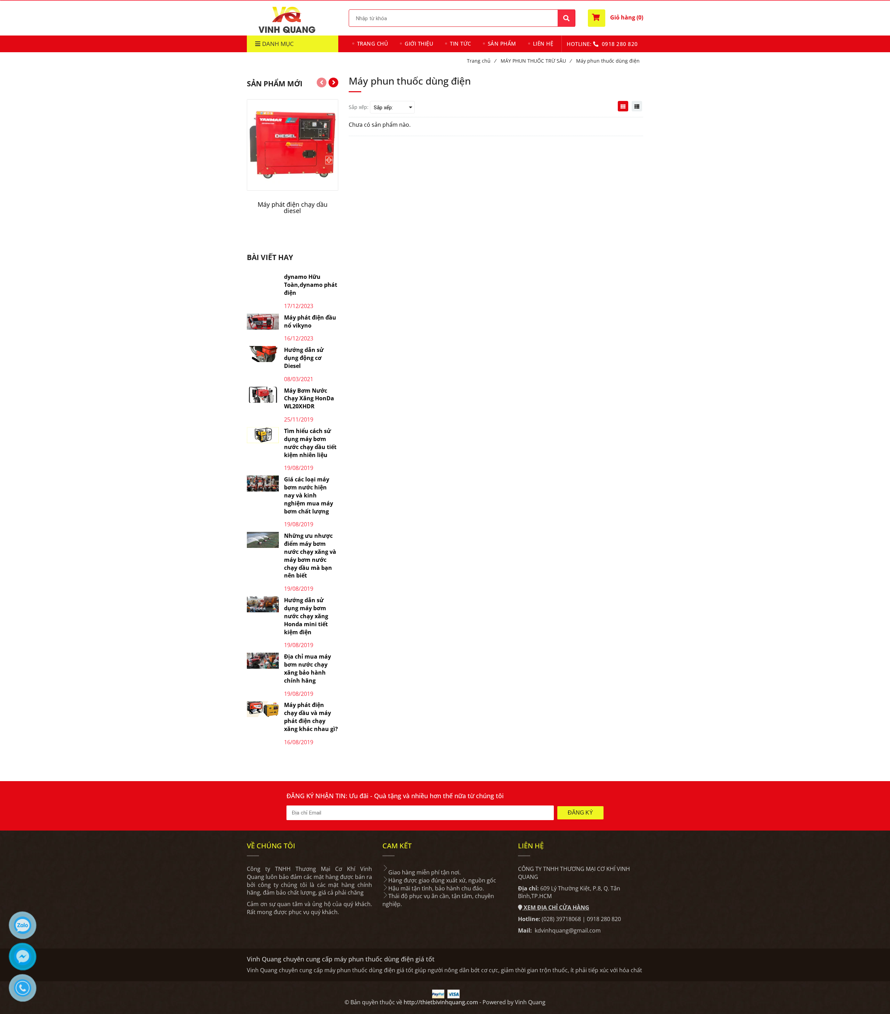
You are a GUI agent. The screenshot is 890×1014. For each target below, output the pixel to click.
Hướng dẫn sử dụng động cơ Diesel (304, 358)
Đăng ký (580, 813)
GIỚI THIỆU (419, 43)
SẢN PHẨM (502, 43)
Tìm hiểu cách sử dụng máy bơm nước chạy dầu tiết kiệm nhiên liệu (310, 443)
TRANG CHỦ (372, 43)
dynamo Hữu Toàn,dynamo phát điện (310, 285)
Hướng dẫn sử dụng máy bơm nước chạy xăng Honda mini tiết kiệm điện (306, 616)
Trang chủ (481, 60)
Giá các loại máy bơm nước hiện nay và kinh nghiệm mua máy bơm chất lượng (308, 495)
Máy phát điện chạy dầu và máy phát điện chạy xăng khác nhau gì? (311, 717)
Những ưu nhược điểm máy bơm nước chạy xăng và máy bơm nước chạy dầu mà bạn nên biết (310, 555)
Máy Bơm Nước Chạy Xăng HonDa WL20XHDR (309, 398)
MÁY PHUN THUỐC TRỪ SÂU (536, 60)
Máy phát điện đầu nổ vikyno (310, 321)
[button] (615, 18)
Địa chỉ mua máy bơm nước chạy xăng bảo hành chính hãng (307, 668)
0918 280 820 (620, 43)
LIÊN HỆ (543, 43)
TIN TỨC (460, 43)
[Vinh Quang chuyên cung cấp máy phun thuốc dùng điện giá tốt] (623, 106)
